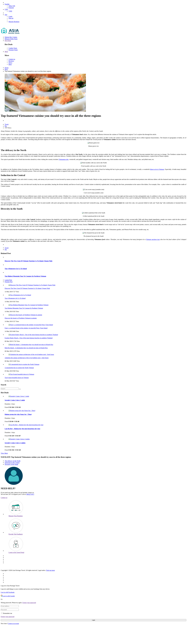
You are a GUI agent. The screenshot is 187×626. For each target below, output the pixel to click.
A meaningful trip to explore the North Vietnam (19, 368)
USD (6, 9)
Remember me (7, 613)
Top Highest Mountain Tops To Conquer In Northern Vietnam (25, 276)
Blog (10, 64)
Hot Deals (8, 40)
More (6, 51)
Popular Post (8, 282)
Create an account (13, 623)
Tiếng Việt (12, 6)
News (10, 62)
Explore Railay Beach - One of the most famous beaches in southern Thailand (28, 338)
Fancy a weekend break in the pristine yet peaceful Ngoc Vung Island (26, 328)
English (7, 4)
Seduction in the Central (12, 462)
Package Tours (13, 50)
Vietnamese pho (63, 159)
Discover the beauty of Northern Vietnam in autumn (21, 318)
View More (4, 453)
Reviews (11, 61)
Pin (6, 126)
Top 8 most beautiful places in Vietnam (17, 377)
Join (6, 14)
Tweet (6, 124)
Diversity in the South (11, 464)
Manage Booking (14, 21)
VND (10, 11)
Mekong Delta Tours (11, 39)
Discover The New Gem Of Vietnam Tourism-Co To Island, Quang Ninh (28, 261)
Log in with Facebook (7, 592)
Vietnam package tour (153, 239)
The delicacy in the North (12, 461)
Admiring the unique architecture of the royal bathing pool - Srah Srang (27, 358)
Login (10, 16)
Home (6, 68)
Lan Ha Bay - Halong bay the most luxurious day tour (22, 428)
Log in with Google (9, 596)
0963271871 (30, 494)
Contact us (12, 59)
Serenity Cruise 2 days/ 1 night (15, 400)
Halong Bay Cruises (11, 37)
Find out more (50, 570)
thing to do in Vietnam (157, 169)
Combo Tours (13, 48)
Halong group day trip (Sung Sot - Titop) (18, 414)
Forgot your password (29, 602)
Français (11, 7)
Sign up (11, 18)
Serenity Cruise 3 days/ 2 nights (15, 443)
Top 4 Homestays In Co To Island (16, 268)
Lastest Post (8, 280)
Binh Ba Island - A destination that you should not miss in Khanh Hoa (26, 348)
